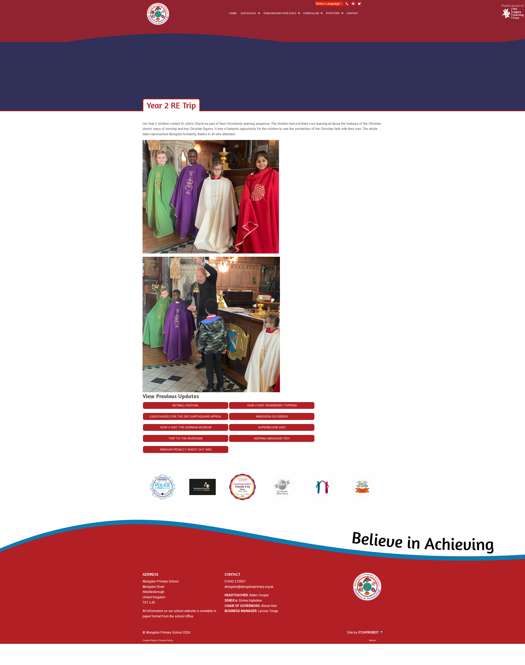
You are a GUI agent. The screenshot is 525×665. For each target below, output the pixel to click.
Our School (248, 13)
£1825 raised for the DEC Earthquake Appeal (185, 416)
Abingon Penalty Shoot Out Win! (186, 449)
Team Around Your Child (279, 13)
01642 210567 (235, 581)
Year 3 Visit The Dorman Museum (185, 427)
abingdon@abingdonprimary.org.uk (249, 587)
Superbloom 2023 (271, 427)
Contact (352, 13)
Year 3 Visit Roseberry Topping (272, 405)
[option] (163, 487)
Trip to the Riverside (186, 438)
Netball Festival (185, 405)
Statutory (333, 13)
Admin (372, 640)
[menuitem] (233, 13)
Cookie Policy (149, 640)
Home (233, 13)
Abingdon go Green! (272, 416)
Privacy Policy (166, 640)
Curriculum (311, 13)
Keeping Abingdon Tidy (272, 438)
